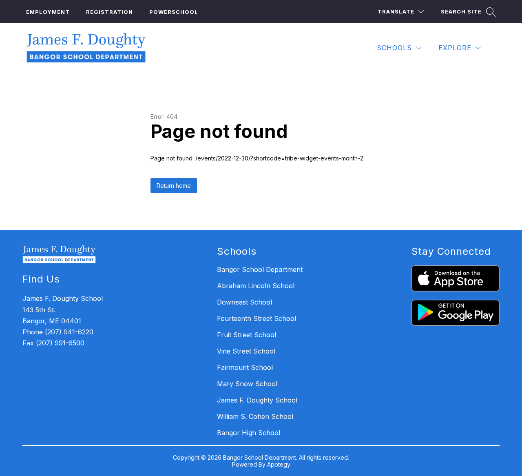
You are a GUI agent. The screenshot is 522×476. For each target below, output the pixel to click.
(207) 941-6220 (69, 332)
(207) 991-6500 (60, 343)
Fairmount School (245, 367)
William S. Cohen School (255, 416)
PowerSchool (173, 12)
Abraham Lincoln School (255, 286)
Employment (48, 12)
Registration (109, 12)
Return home (174, 185)
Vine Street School (246, 351)
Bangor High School (248, 433)
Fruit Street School (246, 335)
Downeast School (244, 302)
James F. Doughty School (257, 400)
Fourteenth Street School (256, 318)
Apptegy (278, 464)
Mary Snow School (247, 384)
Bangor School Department (260, 269)
